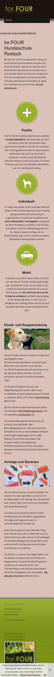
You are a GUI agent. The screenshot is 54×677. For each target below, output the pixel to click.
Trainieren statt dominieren (15, 639)
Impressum (8, 620)
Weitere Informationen (30, 675)
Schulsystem (24, 414)
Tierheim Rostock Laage (13, 633)
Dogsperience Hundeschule (15, 636)
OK (45, 675)
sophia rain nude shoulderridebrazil (18, 33)
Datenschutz (20, 620)
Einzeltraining (42, 397)
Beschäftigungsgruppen (31, 410)
